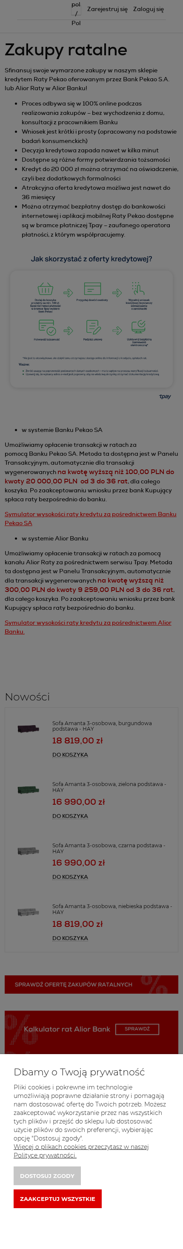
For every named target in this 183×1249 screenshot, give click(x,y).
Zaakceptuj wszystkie (57, 1198)
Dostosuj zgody (47, 1175)
